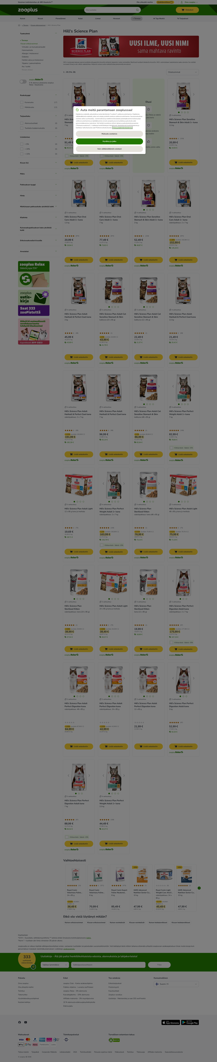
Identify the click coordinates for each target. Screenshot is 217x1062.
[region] (109, 130)
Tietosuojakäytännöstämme (122, 128)
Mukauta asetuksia (109, 134)
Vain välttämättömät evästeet (109, 149)
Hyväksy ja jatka (109, 141)
